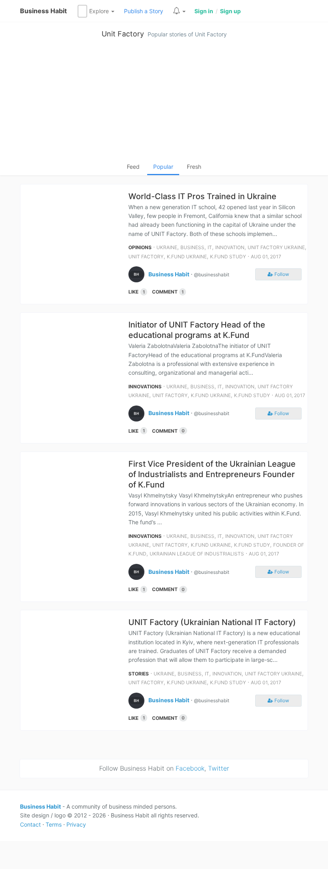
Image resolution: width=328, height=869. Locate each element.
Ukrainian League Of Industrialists (197, 554)
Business (192, 247)
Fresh (194, 166)
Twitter (218, 768)
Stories (138, 674)
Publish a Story (143, 11)
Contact (30, 824)
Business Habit (43, 11)
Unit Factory (123, 34)
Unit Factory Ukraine (276, 247)
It (210, 247)
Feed (133, 166)
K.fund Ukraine (187, 257)
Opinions (140, 247)
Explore (99, 11)
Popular (163, 166)
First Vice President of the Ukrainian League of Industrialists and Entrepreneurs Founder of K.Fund (212, 474)
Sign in (203, 11)
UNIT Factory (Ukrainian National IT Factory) (212, 622)
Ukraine (166, 247)
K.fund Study (228, 257)
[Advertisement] (164, 102)
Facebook (190, 768)
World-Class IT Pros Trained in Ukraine (202, 196)
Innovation (229, 247)
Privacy (76, 824)
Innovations (145, 387)
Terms (54, 824)
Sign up (230, 11)
